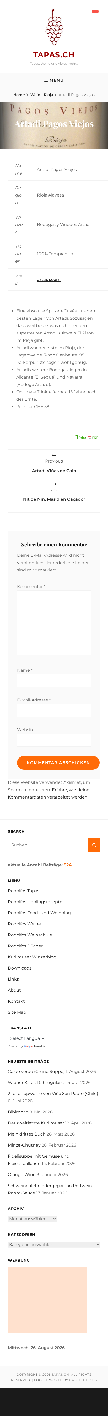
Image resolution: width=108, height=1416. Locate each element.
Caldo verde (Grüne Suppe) (36, 1071)
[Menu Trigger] (95, 11)
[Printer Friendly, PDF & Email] (85, 437)
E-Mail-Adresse (34, 699)
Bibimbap (18, 1111)
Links (13, 979)
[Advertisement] (47, 1300)
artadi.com (49, 279)
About (14, 990)
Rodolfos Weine (24, 923)
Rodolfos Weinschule (30, 934)
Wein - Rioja (41, 94)
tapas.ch (54, 54)
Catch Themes (83, 1380)
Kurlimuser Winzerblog (32, 957)
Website (26, 729)
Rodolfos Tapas (23, 890)
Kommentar (31, 586)
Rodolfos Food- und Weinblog (39, 912)
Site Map (17, 1012)
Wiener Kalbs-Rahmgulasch (37, 1082)
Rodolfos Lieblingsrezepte (35, 901)
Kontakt (16, 1001)
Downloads (19, 968)
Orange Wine (22, 1174)
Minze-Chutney (24, 1145)
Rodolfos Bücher (25, 945)
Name (25, 670)
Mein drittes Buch (27, 1134)
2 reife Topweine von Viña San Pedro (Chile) (53, 1093)
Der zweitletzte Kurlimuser (36, 1123)
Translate (40, 1046)
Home (19, 94)
